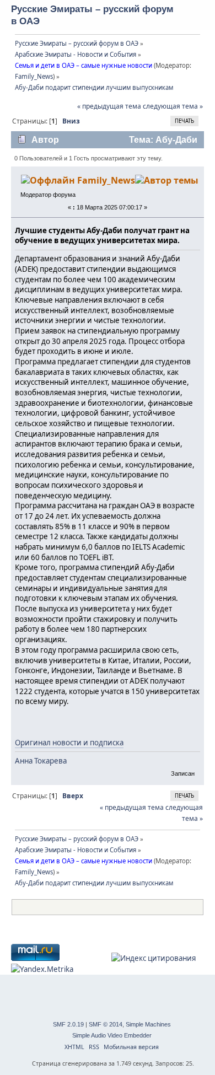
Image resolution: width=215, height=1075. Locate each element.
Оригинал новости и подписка (69, 743)
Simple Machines (148, 1024)
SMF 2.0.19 (68, 1024)
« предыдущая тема (109, 106)
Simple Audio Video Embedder (112, 1035)
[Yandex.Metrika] (42, 969)
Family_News (34, 76)
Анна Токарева (41, 761)
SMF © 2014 (105, 1024)
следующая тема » (173, 106)
